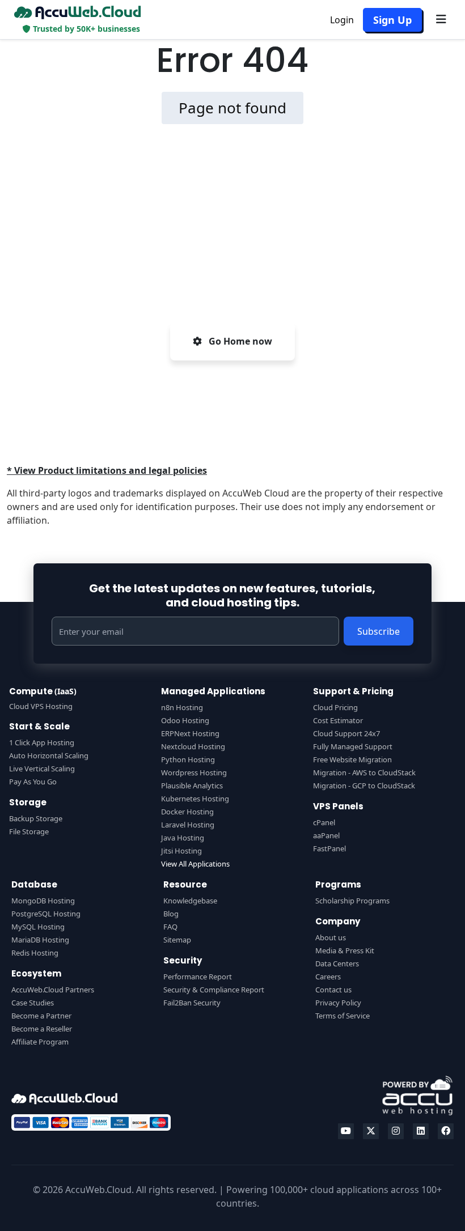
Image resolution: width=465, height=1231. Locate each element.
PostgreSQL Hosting (46, 914)
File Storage (29, 831)
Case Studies (32, 1002)
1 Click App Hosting (41, 742)
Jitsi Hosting (181, 851)
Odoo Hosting (185, 720)
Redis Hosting (34, 953)
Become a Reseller (41, 1029)
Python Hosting (188, 759)
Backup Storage (35, 818)
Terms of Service (342, 1016)
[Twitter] (371, 1131)
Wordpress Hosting (194, 772)
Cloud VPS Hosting (41, 706)
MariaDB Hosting (40, 940)
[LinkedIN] (421, 1131)
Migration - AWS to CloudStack (364, 772)
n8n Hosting (182, 707)
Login (342, 20)
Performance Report (197, 976)
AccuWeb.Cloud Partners (52, 989)
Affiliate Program (40, 1042)
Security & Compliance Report (213, 989)
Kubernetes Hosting (195, 798)
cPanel (324, 822)
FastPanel (329, 848)
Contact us (333, 989)
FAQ (170, 927)
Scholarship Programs (352, 900)
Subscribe (378, 631)
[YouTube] (346, 1131)
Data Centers (337, 963)
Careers (328, 976)
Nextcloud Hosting (193, 746)
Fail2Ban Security (192, 1002)
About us (330, 937)
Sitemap (177, 940)
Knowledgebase (190, 900)
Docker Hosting (187, 811)
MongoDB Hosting (43, 900)
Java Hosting (182, 838)
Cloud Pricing (335, 707)
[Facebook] (446, 1131)
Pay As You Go (33, 781)
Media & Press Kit (344, 950)
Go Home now (239, 341)
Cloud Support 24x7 (346, 733)
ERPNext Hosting (190, 733)
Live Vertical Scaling (42, 768)
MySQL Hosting (38, 927)
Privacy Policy (338, 1002)
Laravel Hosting (187, 825)
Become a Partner (41, 1016)
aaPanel (326, 835)
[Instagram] (396, 1131)
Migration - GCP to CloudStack (364, 785)
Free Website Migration (352, 759)
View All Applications (195, 864)
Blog (171, 914)
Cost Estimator (338, 720)
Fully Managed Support (352, 746)
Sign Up (392, 20)
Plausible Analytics (192, 785)
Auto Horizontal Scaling (48, 755)
